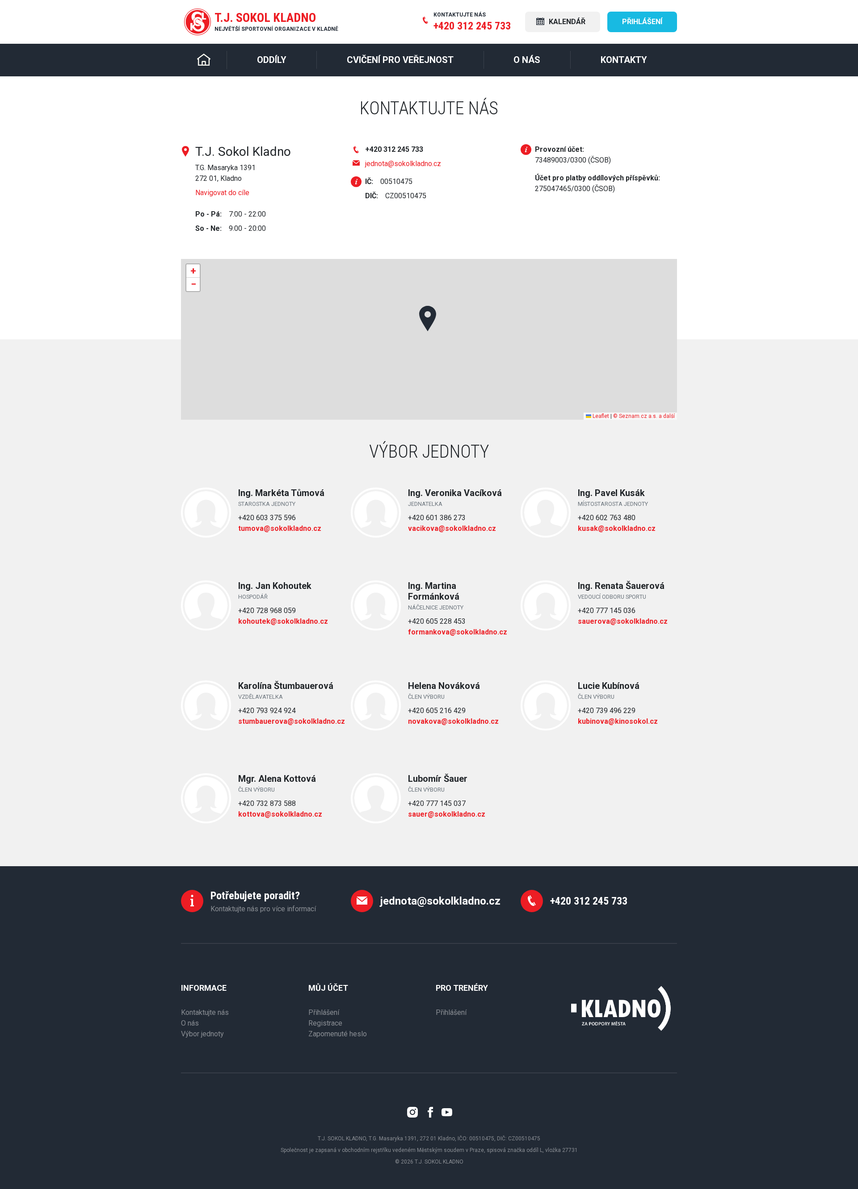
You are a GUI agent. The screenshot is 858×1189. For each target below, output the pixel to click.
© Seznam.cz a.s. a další (644, 416)
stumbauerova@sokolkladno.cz (291, 721)
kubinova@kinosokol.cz (618, 721)
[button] (427, 318)
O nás (190, 1023)
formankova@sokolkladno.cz (457, 632)
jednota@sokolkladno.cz (403, 163)
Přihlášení (642, 21)
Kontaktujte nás (205, 1012)
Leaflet (600, 416)
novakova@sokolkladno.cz (453, 721)
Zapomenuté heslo (337, 1034)
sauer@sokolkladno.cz (446, 814)
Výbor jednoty (202, 1034)
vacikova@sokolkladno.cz (452, 528)
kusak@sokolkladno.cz (617, 528)
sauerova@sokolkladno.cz (623, 621)
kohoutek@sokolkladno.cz (283, 621)
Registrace (325, 1023)
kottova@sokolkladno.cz (280, 814)
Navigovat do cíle (222, 192)
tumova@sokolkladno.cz (279, 528)
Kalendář (566, 21)
